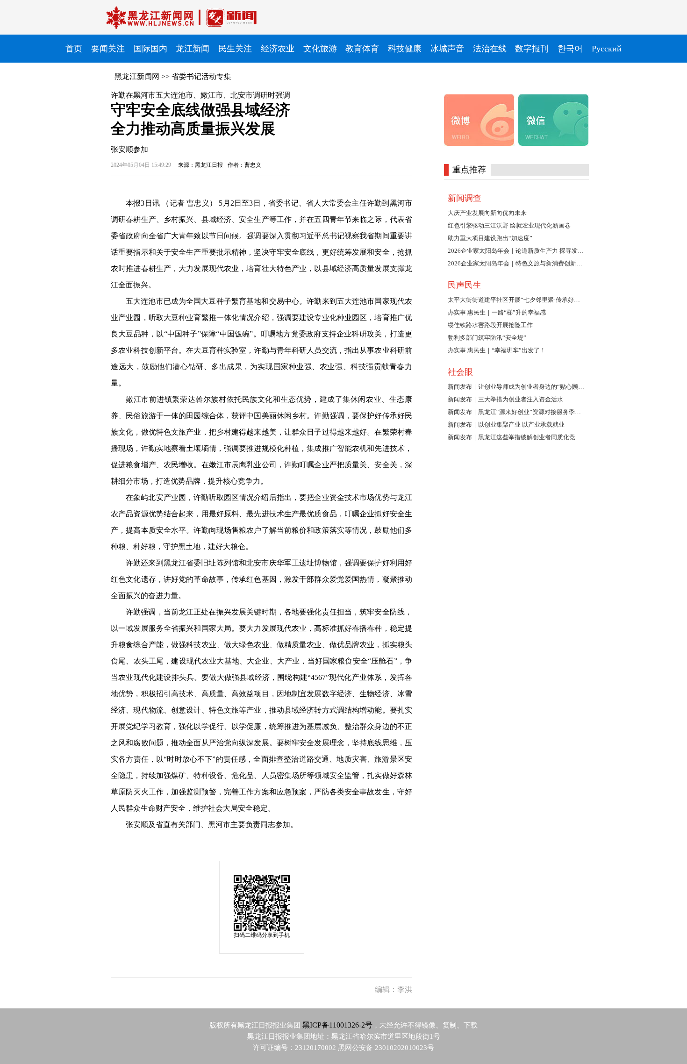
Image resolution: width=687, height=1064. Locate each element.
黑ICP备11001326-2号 (337, 1025)
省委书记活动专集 (201, 76)
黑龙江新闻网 (136, 76)
